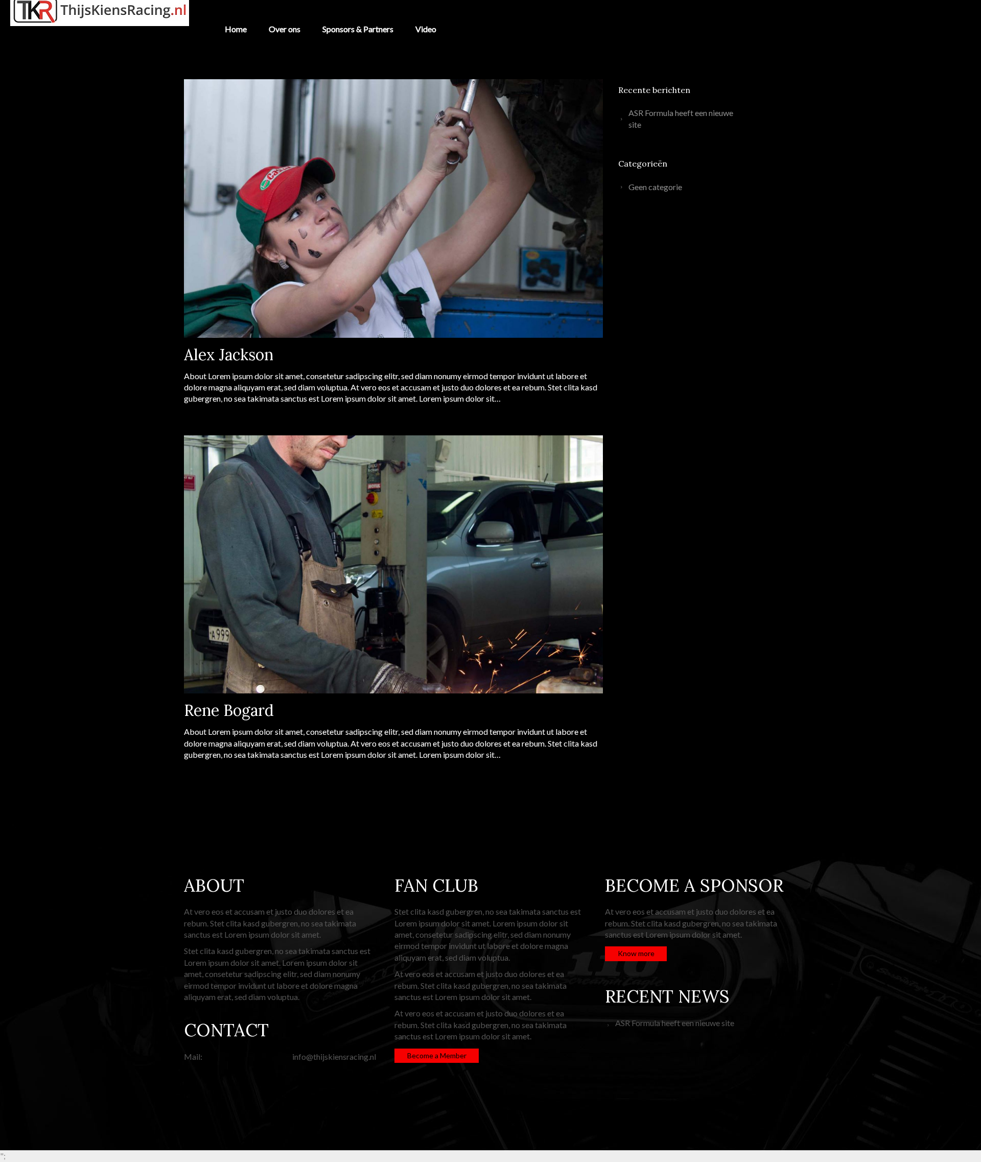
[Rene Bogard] (393, 564)
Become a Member (436, 1055)
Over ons (284, 29)
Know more (636, 953)
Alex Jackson (228, 354)
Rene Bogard (229, 710)
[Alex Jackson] (393, 208)
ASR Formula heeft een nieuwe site (680, 118)
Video (425, 29)
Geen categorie (655, 187)
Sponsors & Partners (357, 29)
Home (236, 29)
